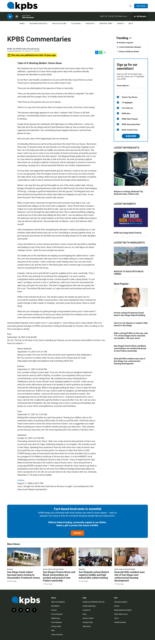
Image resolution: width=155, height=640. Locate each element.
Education (82, 569)
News (22, 23)
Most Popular (121, 283)
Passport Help (88, 622)
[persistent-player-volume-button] (17, 16)
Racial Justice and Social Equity (53, 569)
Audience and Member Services (93, 602)
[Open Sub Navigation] (26, 23)
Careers (54, 610)
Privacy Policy (56, 626)
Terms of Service (57, 634)
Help (131, 23)
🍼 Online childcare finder (127, 51)
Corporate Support (120, 602)
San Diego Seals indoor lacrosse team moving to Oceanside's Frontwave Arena (23, 575)
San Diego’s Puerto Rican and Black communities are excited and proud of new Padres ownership (130, 348)
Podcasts (90, 23)
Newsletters (55, 606)
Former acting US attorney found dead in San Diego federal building (129, 314)
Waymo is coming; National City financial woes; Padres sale (128, 192)
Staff (53, 630)
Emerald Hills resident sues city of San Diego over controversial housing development (129, 361)
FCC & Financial (56, 614)
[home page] (22, 6)
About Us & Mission (58, 602)
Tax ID (116, 618)
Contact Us (86, 610)
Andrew (20, 480)
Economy (10, 569)
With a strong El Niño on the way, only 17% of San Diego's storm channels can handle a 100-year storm (131, 335)
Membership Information (123, 610)
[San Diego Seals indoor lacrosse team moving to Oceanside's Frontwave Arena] (24, 557)
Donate (77, 533)
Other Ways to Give (121, 614)
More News (13, 544)
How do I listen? (88, 618)
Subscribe (130, 136)
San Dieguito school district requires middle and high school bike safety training (94, 575)
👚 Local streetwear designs (128, 47)
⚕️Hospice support (124, 42)
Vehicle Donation (120, 622)
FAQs (84, 614)
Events (120, 23)
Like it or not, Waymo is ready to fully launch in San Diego (131, 324)
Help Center (87, 626)
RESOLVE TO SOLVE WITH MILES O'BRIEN (129, 272)
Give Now (141, 6)
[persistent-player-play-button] (10, 16)
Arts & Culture (59, 23)
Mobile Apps (55, 618)
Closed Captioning (89, 606)
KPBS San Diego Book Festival (127, 233)
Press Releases (56, 622)
